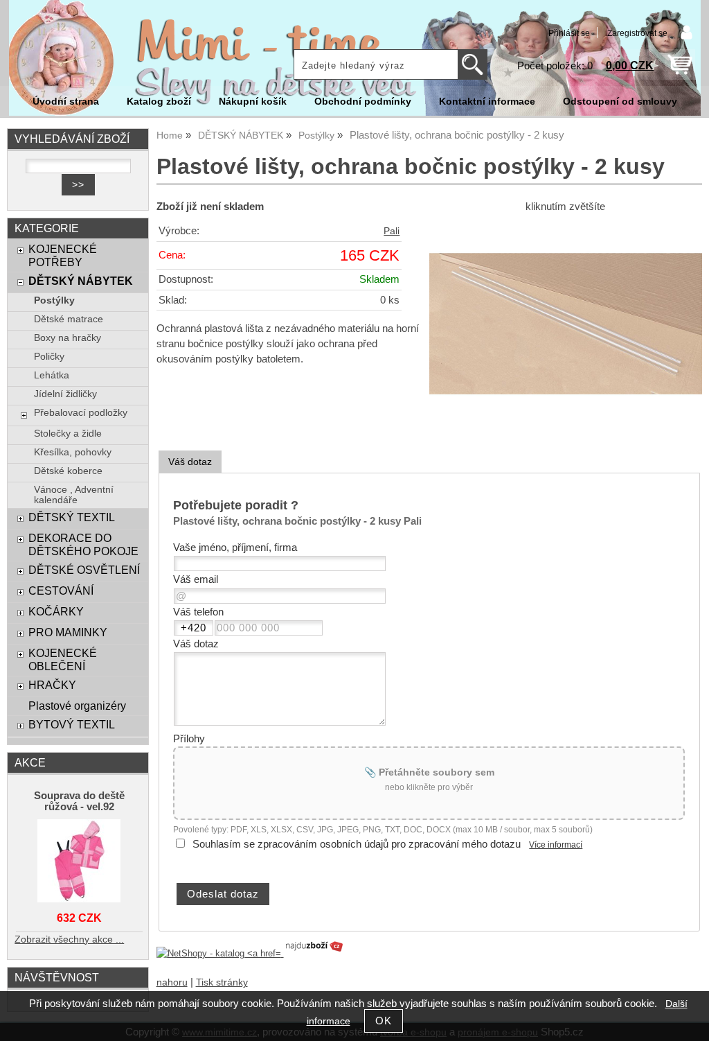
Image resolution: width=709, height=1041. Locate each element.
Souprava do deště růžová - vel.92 (79, 801)
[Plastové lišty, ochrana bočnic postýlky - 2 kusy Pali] (565, 323)
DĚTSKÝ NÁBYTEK (80, 280)
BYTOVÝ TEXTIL (71, 724)
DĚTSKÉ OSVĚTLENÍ (84, 569)
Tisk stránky (222, 982)
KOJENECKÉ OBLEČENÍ (62, 659)
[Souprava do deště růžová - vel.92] (79, 861)
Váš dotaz (190, 461)
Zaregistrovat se (637, 33)
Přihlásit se (569, 33)
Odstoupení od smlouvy (620, 101)
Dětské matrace (68, 319)
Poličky (49, 356)
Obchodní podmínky (362, 101)
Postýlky (54, 300)
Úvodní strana (66, 101)
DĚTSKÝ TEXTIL (71, 517)
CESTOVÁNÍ (60, 590)
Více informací (555, 845)
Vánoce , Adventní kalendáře (74, 494)
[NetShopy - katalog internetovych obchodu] (250, 953)
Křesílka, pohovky (72, 452)
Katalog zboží (159, 101)
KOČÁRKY (56, 611)
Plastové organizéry (77, 705)
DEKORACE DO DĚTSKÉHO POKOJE (83, 544)
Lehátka (51, 375)
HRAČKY (52, 685)
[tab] (190, 461)
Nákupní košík (253, 101)
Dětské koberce (68, 471)
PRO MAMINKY (67, 632)
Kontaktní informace (487, 101)
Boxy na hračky (67, 338)
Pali (392, 231)
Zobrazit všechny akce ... (69, 939)
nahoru (172, 982)
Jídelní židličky (65, 394)
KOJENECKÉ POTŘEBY (62, 255)
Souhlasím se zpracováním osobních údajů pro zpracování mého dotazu (356, 844)
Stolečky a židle (68, 433)
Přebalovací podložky (80, 413)
